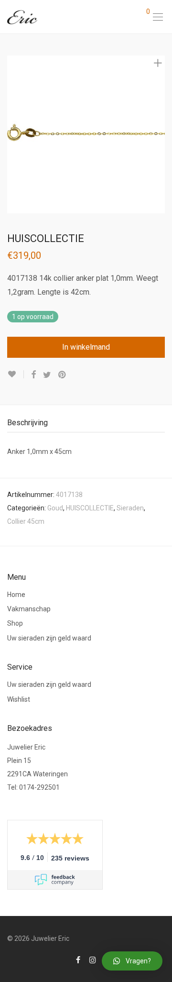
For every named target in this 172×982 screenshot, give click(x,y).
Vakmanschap (29, 609)
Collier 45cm (25, 521)
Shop (15, 623)
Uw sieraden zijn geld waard (49, 638)
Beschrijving (27, 422)
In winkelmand (86, 347)
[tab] (86, 423)
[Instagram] (92, 959)
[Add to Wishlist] (15, 374)
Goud (55, 508)
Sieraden (130, 508)
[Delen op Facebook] (33, 375)
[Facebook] (78, 959)
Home (16, 594)
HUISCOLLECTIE (90, 508)
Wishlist (18, 699)
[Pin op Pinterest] (62, 375)
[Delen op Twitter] (47, 375)
